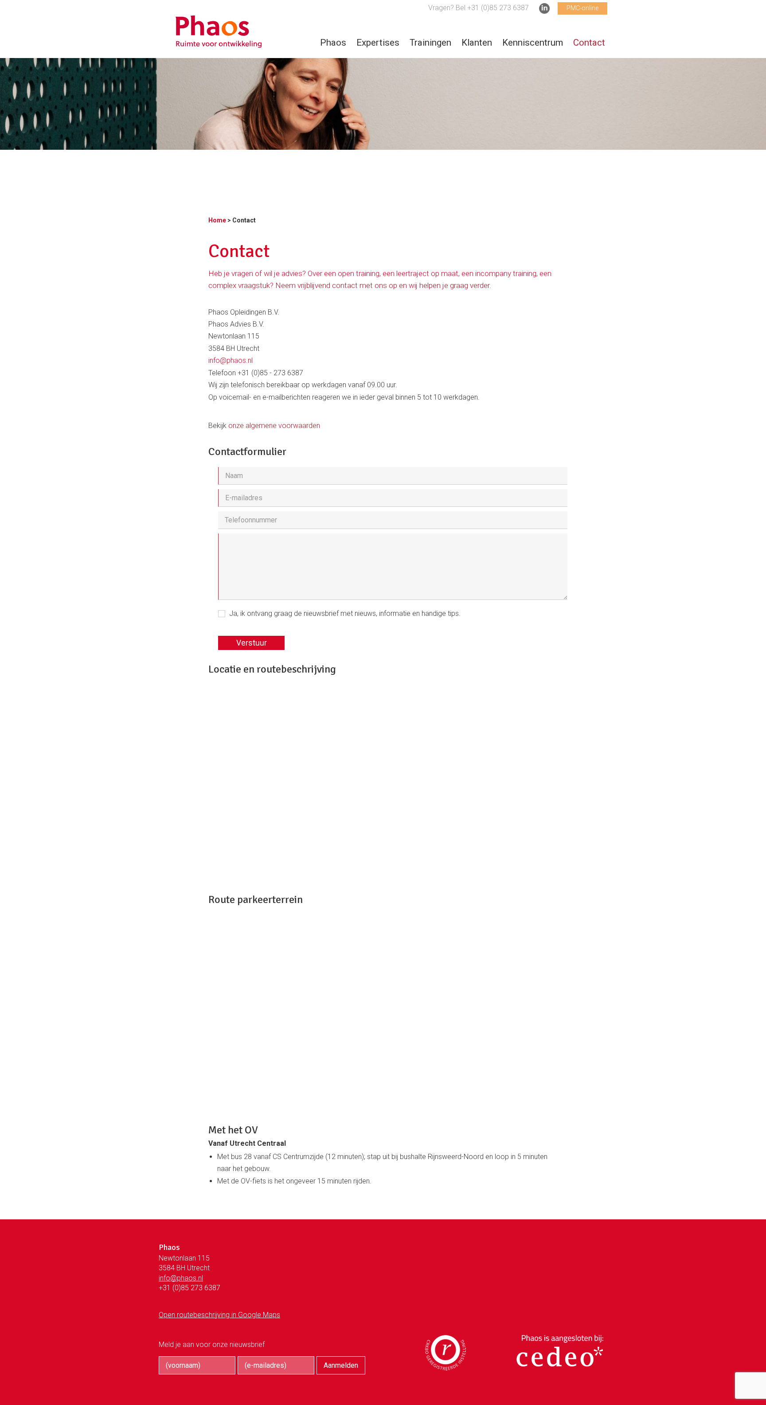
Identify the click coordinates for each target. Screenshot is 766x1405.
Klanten (476, 42)
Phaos (333, 42)
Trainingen (430, 42)
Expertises (377, 42)
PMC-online (582, 8)
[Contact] (218, 43)
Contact (589, 42)
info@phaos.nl (230, 360)
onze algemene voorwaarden (274, 425)
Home (217, 220)
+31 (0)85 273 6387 (189, 1288)
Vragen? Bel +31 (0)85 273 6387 (478, 8)
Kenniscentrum (532, 42)
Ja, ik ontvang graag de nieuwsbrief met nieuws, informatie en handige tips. (345, 613)
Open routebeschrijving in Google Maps (219, 1315)
